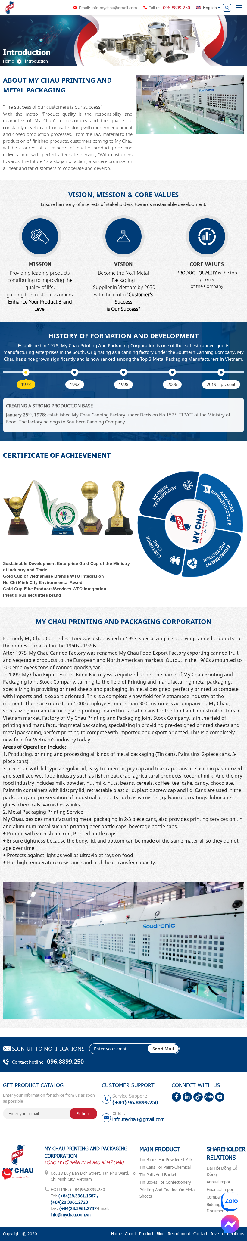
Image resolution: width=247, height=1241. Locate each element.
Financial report (221, 1189)
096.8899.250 (176, 7)
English (210, 7)
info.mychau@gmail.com (114, 7)
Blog (161, 1233)
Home (116, 1233)
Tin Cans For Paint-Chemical (165, 1167)
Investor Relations (227, 1233)
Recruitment (179, 1233)
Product (146, 1233)
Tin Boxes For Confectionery (165, 1182)
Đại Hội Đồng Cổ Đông (222, 1171)
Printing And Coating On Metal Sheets (167, 1193)
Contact (200, 1233)
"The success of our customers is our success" (52, 107)
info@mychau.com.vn (71, 1214)
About (130, 1233)
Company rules (220, 1196)
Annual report (219, 1181)
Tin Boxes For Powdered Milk (165, 1159)
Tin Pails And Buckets (158, 1174)
